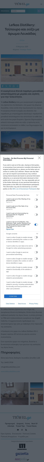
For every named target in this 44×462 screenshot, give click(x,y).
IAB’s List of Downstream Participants (24, 189)
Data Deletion (10, 303)
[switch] (36, 200)
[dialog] (22, 231)
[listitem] (22, 195)
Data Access (22, 303)
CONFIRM (13, 296)
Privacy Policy (33, 303)
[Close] (40, 158)
